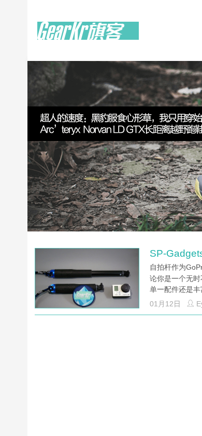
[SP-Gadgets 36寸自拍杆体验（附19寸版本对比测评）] (87, 282)
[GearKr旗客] (88, 37)
